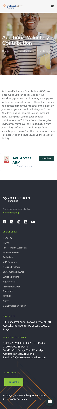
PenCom (7, 238)
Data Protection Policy (14, 306)
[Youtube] (32, 222)
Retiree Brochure (11, 267)
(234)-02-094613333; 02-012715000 (24, 342)
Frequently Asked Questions (11, 288)
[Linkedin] (25, 222)
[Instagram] (18, 222)
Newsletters (9, 281)
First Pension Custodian (15, 247)
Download (46, 158)
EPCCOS (7, 296)
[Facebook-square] (4, 222)
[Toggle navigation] (45, 6)
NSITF (6, 301)
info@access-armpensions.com (28, 357)
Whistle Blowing (11, 277)
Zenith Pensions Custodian (11, 254)
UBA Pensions (10, 262)
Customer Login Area (13, 272)
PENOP (6, 243)
